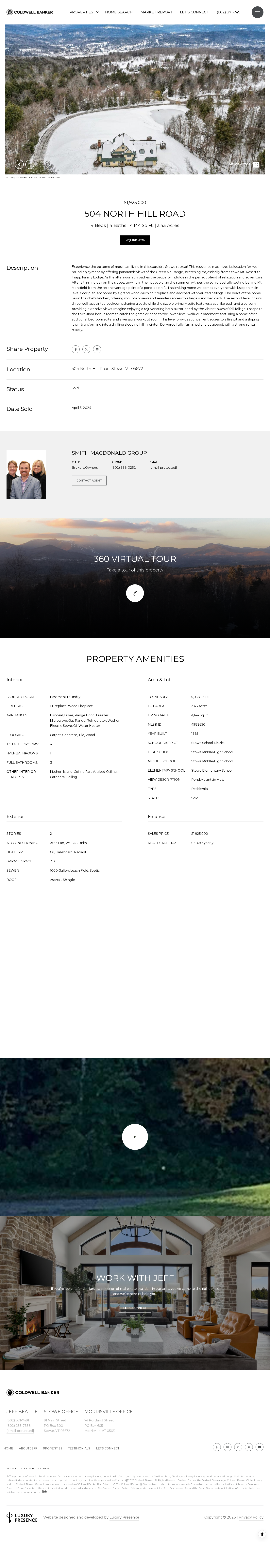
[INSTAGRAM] (227, 1447)
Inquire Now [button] (135, 240)
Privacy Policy (251, 1517)
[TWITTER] (249, 1447)
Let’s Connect (107, 1448)
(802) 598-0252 (123, 467)
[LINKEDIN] (238, 1447)
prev (19, 164)
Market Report (157, 12)
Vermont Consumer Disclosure (28, 1468)
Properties (81, 12)
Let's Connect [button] (135, 1308)
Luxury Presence (124, 1517)
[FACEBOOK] (217, 1447)
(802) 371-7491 (229, 12)
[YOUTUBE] (259, 1447)
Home (8, 1448)
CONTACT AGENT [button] (89, 480)
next (29, 164)
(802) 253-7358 (19, 1426)
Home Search (119, 12)
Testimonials (79, 1448)
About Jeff (28, 1448)
